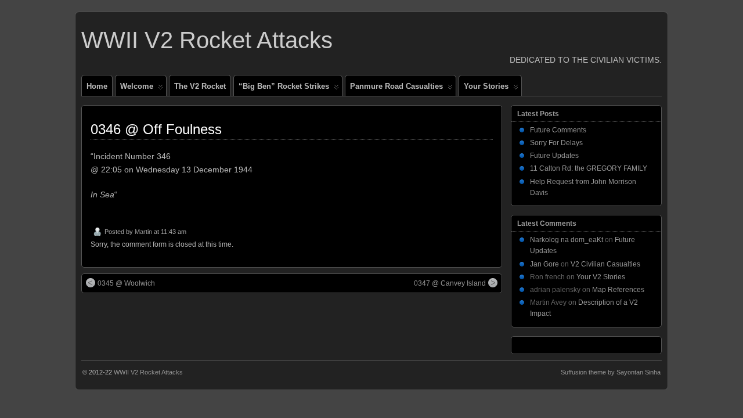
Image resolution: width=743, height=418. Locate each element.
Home (96, 86)
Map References (618, 290)
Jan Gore (544, 264)
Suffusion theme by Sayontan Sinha (611, 372)
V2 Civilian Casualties (605, 264)
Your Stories (486, 86)
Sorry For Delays (556, 143)
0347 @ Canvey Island (450, 283)
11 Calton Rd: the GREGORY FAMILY (588, 168)
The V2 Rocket (200, 86)
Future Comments (558, 130)
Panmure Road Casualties (396, 86)
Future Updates (554, 156)
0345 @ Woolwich (126, 283)
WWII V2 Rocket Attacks (207, 40)
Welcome (136, 86)
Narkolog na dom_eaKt (566, 240)
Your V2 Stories (600, 277)
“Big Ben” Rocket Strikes (284, 86)
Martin (143, 231)
